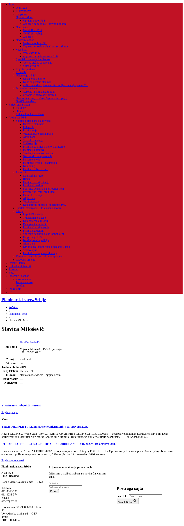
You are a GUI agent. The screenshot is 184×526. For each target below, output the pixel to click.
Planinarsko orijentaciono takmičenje (44, 146)
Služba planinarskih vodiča (38, 153)
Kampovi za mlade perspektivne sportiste (39, 256)
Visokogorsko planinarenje (38, 133)
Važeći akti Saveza (19, 104)
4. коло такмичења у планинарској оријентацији (44, 426)
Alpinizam (29, 136)
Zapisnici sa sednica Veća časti (40, 56)
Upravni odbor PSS (34, 20)
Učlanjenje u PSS (26, 75)
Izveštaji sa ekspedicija (36, 240)
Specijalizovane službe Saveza (33, 59)
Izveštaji (20, 285)
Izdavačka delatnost (27, 88)
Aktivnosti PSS (17, 117)
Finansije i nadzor (19, 275)
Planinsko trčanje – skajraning (40, 162)
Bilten (26, 178)
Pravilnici (21, 107)
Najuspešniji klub (33, 175)
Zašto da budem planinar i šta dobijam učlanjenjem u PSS (55, 85)
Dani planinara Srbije (35, 224)
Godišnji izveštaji (33, 33)
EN (11, 292)
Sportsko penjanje (33, 140)
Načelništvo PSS (32, 30)
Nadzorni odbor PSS (35, 43)
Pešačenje (28, 127)
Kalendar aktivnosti (20, 266)
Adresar (13, 269)
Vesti (11, 272)
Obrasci (20, 111)
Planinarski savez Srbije (23, 299)
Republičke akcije (33, 214)
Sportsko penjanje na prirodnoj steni (43, 188)
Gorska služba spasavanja (37, 62)
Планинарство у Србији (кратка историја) (41, 98)
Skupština (21, 14)
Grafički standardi (26, 101)
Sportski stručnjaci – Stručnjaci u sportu (38, 208)
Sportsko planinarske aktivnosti (33, 120)
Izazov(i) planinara (33, 123)
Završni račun (23, 279)
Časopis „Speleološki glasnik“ (40, 94)
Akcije (19, 211)
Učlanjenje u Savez (34, 78)
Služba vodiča (31, 65)
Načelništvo (22, 27)
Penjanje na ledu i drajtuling (39, 191)
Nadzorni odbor (25, 39)
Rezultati (21, 172)
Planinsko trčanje (32, 195)
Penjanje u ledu (31, 159)
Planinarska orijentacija (36, 182)
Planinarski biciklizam (35, 169)
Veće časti (21, 49)
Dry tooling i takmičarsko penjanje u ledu (46, 246)
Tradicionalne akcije (34, 217)
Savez (12, 4)
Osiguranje (15, 288)
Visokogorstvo (31, 201)
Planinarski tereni (18, 313)
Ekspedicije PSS (32, 237)
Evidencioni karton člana (30, 114)
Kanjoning (29, 165)
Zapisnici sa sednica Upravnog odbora (44, 23)
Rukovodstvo (23, 10)
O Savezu (21, 7)
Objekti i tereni (17, 262)
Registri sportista (25, 69)
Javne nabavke (24, 282)
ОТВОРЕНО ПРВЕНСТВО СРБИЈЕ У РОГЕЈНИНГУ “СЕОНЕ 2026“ (58, 443)
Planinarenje (30, 130)
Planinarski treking (33, 149)
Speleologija (30, 143)
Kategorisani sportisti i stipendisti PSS (44, 204)
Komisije (21, 72)
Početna (13, 307)
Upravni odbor (24, 17)
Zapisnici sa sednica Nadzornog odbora (45, 46)
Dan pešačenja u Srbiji (36, 220)
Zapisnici (28, 36)
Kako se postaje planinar (37, 81)
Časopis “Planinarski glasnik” (40, 91)
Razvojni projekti (25, 259)
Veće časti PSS (31, 52)
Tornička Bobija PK (30, 342)
